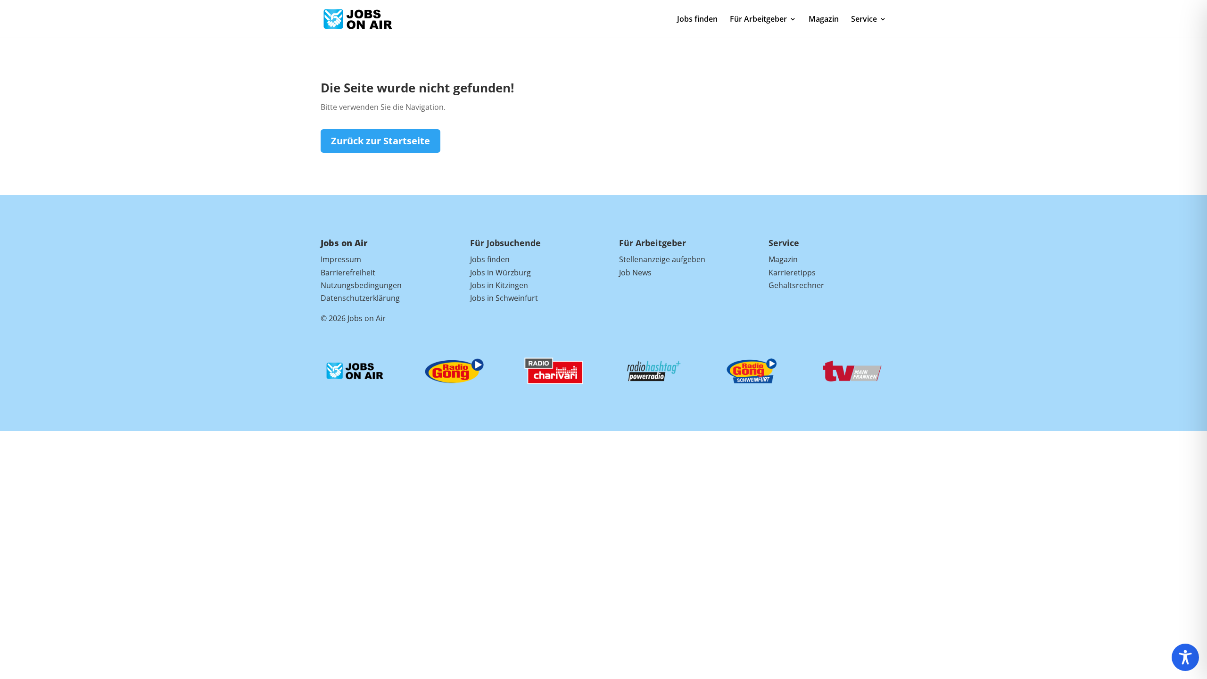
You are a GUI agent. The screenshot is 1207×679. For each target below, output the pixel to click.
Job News (635, 272)
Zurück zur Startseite (380, 140)
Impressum (341, 259)
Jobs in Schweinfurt (504, 298)
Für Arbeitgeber (758, 20)
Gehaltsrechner (796, 285)
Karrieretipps (792, 272)
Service (864, 20)
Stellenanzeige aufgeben (662, 259)
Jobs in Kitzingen (499, 285)
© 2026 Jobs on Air (353, 318)
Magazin (824, 20)
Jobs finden (697, 20)
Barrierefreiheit (348, 272)
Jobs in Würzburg (500, 272)
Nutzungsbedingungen (361, 285)
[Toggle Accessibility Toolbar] (1185, 657)
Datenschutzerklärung (360, 298)
